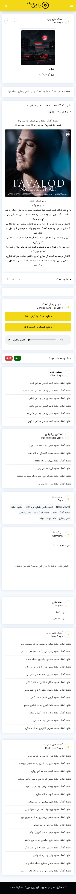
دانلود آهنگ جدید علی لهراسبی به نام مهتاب (49, 802)
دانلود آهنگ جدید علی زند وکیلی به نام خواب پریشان (45, 763)
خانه (68, 91)
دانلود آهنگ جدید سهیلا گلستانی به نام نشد (49, 453)
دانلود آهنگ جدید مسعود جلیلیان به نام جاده (48, 659)
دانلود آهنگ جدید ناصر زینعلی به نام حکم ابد (49, 413)
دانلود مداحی (60, 619)
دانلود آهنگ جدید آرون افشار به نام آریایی (50, 697)
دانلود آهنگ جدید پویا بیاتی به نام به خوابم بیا (48, 809)
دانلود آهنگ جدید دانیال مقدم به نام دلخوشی (48, 674)
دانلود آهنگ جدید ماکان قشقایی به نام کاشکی (48, 682)
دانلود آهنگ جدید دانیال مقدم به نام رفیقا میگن (47, 690)
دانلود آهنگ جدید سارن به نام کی (54, 484)
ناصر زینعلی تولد (48, 518)
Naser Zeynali (63, 507)
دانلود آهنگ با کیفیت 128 (38, 316)
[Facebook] (7, 279)
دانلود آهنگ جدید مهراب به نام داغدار (52, 461)
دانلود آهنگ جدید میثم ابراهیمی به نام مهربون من (46, 644)
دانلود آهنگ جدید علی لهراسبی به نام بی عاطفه (48, 840)
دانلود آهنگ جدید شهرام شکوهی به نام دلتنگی (48, 728)
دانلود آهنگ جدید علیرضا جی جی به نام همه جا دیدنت (43, 476)
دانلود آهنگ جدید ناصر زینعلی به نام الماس (49, 398)
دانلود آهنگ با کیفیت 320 (38, 327)
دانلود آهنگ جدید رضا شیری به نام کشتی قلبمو (47, 705)
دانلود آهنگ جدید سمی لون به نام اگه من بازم (48, 667)
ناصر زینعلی (34, 121)
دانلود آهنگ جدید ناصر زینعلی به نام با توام (49, 421)
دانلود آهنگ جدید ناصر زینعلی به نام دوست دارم (47, 390)
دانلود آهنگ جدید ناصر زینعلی (34, 512)
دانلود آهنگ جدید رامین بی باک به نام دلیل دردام (46, 651)
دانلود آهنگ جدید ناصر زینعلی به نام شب (50, 383)
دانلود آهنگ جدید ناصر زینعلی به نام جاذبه (50, 406)
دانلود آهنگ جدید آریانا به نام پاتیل (54, 468)
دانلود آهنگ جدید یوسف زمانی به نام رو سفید (48, 786)
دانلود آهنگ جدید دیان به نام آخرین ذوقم (50, 713)
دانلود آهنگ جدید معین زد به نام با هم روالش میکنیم (44, 779)
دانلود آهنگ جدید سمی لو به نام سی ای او (49, 445)
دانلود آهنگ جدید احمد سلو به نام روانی (51, 771)
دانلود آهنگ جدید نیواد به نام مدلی (53, 794)
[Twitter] (13, 279)
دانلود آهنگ (61, 613)
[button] (71, 5)
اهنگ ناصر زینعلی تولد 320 (39, 507)
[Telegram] (19, 279)
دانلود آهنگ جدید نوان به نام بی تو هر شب (49, 756)
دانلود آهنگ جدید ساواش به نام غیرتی (52, 720)
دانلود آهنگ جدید (50, 121)
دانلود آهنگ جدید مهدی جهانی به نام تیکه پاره (48, 863)
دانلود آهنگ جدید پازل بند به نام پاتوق (52, 855)
